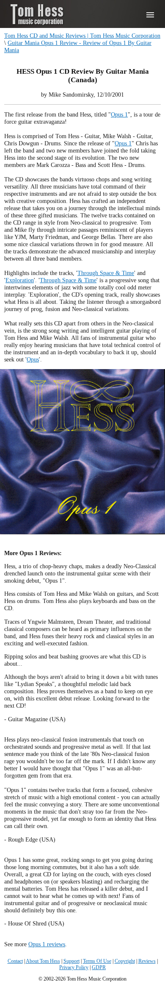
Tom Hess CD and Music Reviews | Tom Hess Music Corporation (82, 35)
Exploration (20, 280)
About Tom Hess (43, 961)
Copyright (125, 961)
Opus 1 (119, 114)
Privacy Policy (73, 967)
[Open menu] (150, 14)
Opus (33, 359)
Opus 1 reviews (46, 944)
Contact (15, 961)
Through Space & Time (105, 273)
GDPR (99, 967)
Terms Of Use (97, 961)
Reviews (147, 961)
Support (71, 961)
